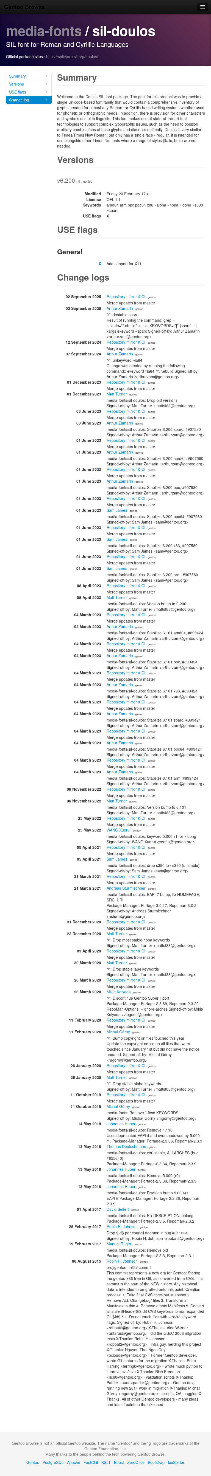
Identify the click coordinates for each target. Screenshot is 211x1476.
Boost (119, 1462)
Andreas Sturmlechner (126, 888)
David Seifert (118, 1209)
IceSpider (176, 1462)
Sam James (117, 510)
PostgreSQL (53, 1462)
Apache (73, 1462)
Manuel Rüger (119, 1243)
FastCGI (91, 1462)
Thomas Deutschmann (126, 1146)
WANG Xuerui (119, 830)
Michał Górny (118, 1031)
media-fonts (44, 30)
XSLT (106, 1462)
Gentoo (32, 1462)
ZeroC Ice (136, 1462)
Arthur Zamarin (120, 308)
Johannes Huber (121, 1123)
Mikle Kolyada (119, 991)
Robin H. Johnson (122, 1226)
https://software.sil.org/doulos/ (72, 56)
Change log (19, 100)
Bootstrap (156, 1462)
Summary (17, 76)
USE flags (17, 92)
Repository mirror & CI (126, 296)
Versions (16, 84)
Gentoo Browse (24, 7)
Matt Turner (117, 394)
